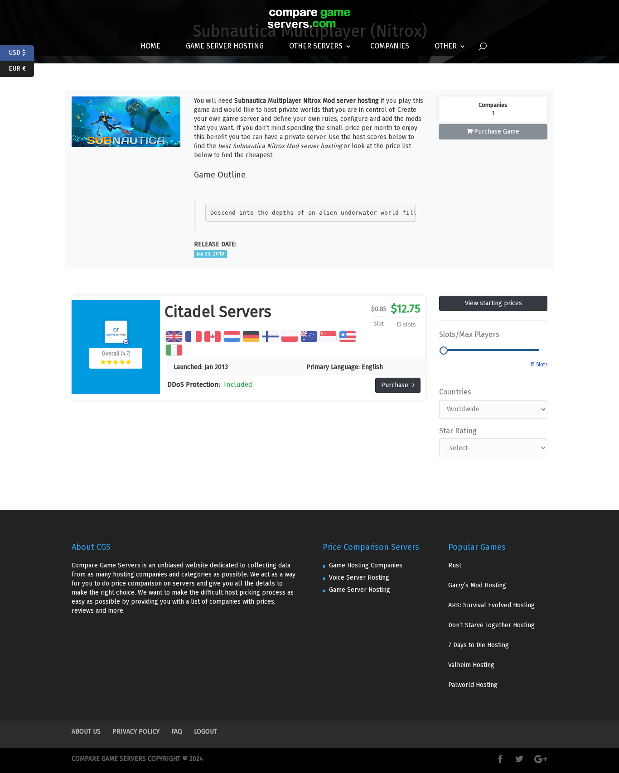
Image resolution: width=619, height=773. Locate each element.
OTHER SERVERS (316, 46)
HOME (150, 46)
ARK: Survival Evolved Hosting (491, 605)
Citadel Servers (217, 311)
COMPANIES (389, 46)
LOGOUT (205, 731)
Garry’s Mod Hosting (477, 585)
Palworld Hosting (473, 685)
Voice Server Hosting (359, 577)
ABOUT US (86, 731)
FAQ (176, 731)
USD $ (21, 52)
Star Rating (458, 431)
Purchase (395, 385)
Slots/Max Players (469, 334)
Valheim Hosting (471, 665)
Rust (454, 565)
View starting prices (493, 303)
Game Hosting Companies (365, 565)
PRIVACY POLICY (136, 731)
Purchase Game (496, 131)
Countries (455, 392)
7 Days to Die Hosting (478, 645)
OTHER (446, 46)
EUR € (21, 67)
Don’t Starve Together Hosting (491, 625)
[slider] (444, 350)
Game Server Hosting (225, 46)
